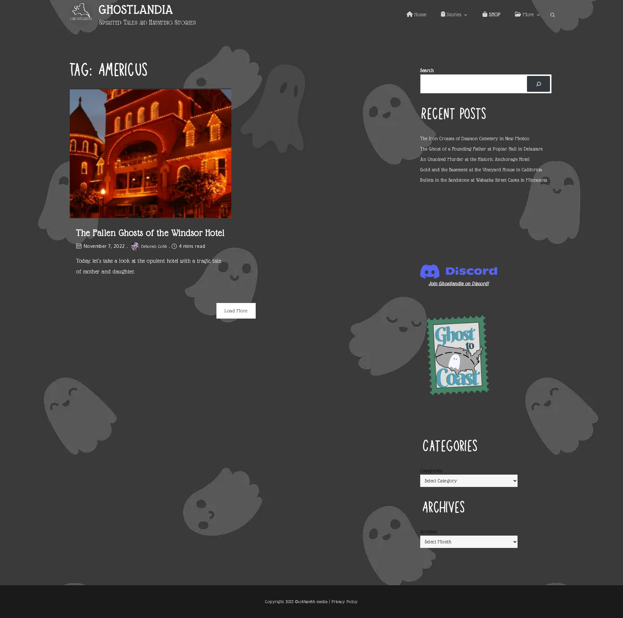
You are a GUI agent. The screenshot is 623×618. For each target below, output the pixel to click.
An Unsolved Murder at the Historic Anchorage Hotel (475, 159)
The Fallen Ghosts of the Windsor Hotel (150, 233)
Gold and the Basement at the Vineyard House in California (481, 169)
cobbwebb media (312, 601)
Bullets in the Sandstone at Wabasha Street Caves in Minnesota (483, 180)
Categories (431, 470)
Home (420, 14)
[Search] (538, 84)
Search (427, 70)
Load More (236, 310)
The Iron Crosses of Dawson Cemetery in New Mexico (475, 138)
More (527, 14)
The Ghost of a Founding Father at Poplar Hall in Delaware (481, 148)
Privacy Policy (345, 601)
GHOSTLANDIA (136, 9)
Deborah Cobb (154, 246)
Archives (428, 531)
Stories (453, 14)
